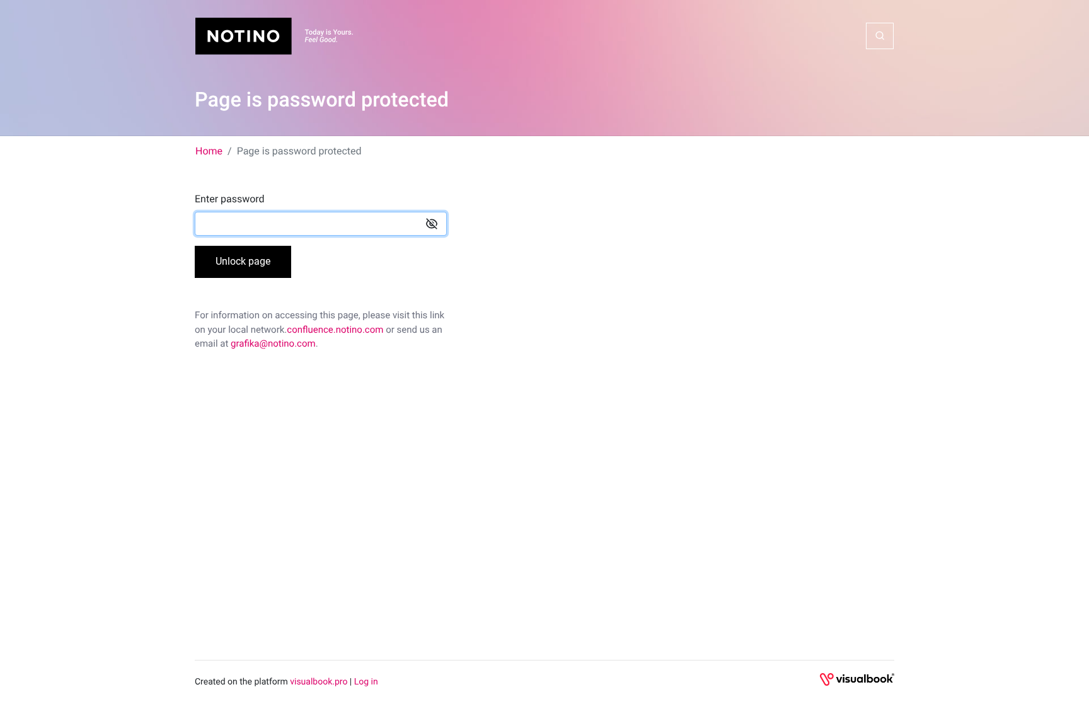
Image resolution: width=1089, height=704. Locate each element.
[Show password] (431, 223)
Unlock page (243, 261)
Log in (366, 682)
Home (208, 151)
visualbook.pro (318, 682)
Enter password (230, 199)
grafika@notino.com (273, 343)
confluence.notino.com (335, 329)
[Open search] (880, 36)
